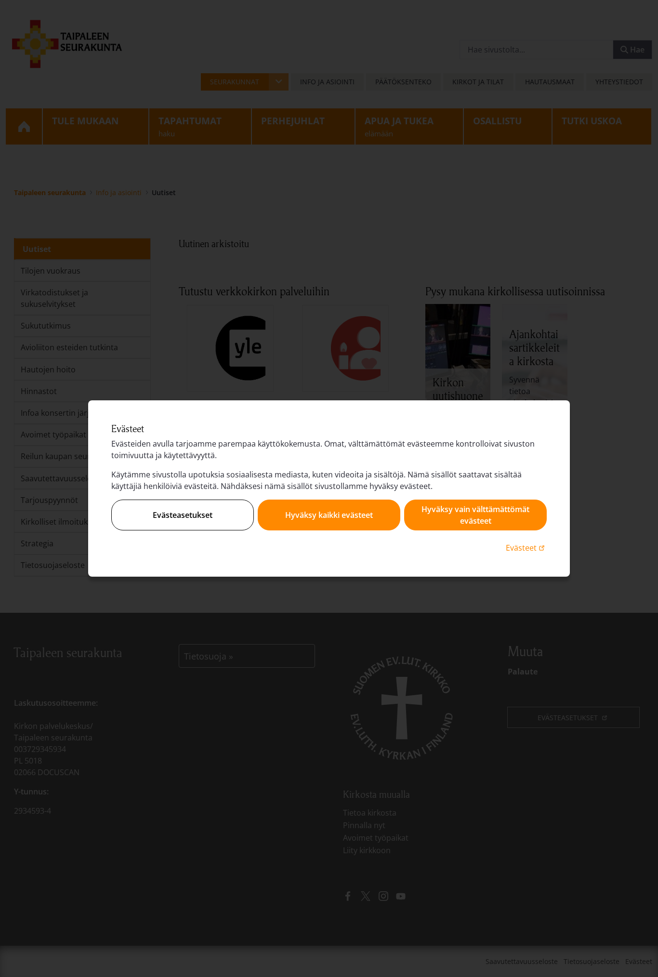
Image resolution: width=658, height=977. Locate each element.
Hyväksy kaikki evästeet (329, 515)
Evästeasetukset (182, 515)
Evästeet (526, 547)
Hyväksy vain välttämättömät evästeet (475, 515)
